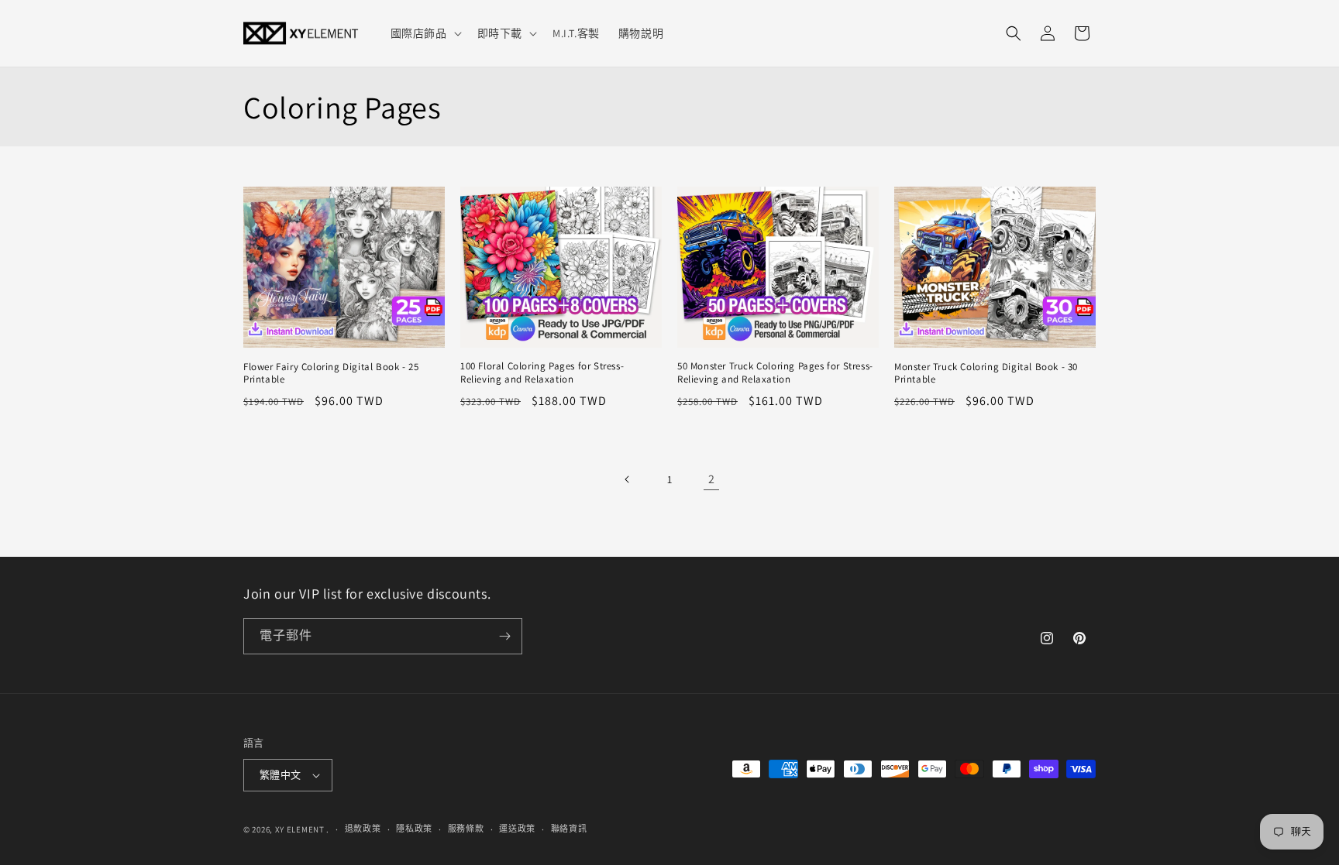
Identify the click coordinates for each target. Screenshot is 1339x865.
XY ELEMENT (300, 829)
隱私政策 (414, 828)
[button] (424, 33)
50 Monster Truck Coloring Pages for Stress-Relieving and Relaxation (775, 373)
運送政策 (517, 828)
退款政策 (363, 828)
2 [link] (711, 479)
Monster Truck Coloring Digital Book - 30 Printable (986, 373)
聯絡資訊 (569, 828)
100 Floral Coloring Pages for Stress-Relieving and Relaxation (542, 373)
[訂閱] (504, 636)
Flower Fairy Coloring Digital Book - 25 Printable (330, 373)
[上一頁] (628, 479)
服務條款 (466, 828)
